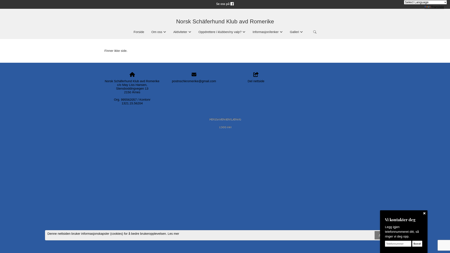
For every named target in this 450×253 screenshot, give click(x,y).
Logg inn (225, 127)
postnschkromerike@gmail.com (194, 81)
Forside (139, 32)
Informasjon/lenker (268, 33)
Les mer (173, 233)
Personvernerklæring (225, 119)
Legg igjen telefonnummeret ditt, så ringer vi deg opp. (402, 231)
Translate (437, 7)
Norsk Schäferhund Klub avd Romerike (225, 21)
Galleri (296, 33)
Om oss (158, 33)
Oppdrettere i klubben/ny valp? (222, 33)
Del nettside (256, 81)
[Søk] (315, 32)
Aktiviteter (182, 33)
